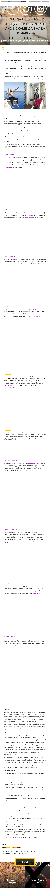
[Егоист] (25, 1)
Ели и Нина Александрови (11, 460)
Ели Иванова (8, 430)
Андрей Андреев (8, 209)
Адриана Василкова (9, 154)
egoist (7, 48)
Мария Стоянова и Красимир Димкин (13, 583)
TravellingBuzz (37, 593)
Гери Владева (8, 306)
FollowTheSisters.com (33, 463)
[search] (41, 1)
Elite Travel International (29, 78)
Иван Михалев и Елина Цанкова (12, 529)
